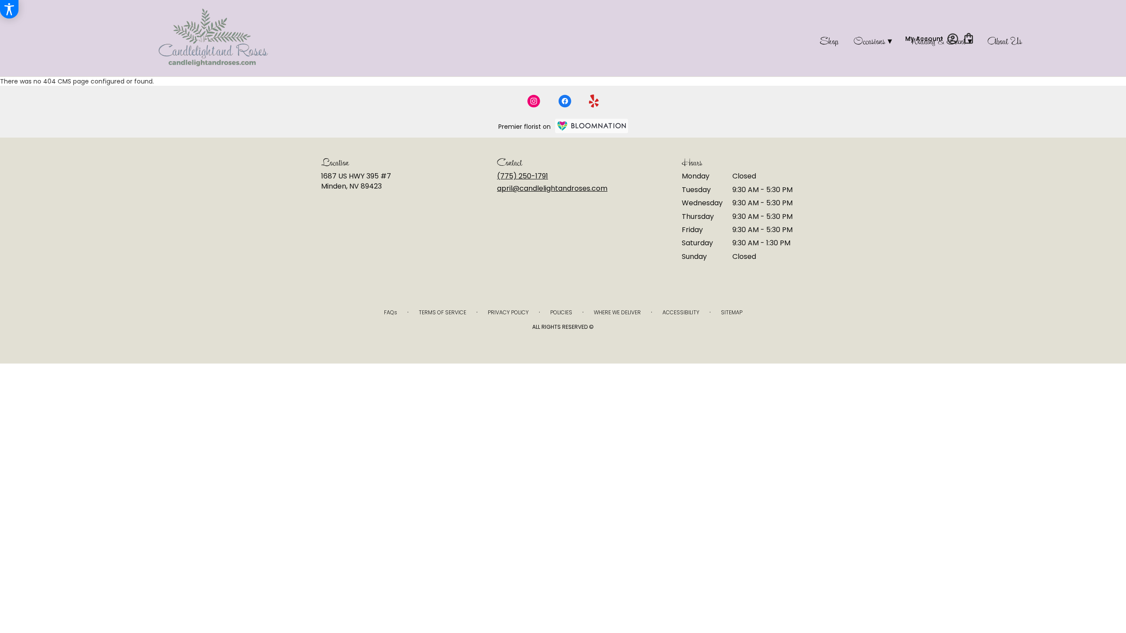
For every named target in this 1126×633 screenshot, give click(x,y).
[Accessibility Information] (9, 9)
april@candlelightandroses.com (552, 188)
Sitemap (731, 312)
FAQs (390, 312)
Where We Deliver (617, 312)
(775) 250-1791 (522, 176)
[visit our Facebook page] (564, 101)
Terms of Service (442, 312)
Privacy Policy (508, 312)
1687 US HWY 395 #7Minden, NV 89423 (356, 181)
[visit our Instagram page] (534, 101)
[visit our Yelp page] (594, 101)
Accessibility (680, 312)
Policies (561, 312)
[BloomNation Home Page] (591, 126)
